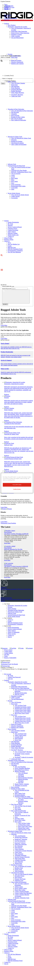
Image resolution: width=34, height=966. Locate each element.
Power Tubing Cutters (21, 888)
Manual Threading (20, 771)
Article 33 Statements (13, 632)
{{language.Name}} (10, 81)
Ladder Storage (15, 196)
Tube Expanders (19, 871)
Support (6, 220)
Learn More (4, 325)
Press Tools (14, 704)
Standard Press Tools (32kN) (23, 708)
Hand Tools (14, 85)
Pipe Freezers (18, 877)
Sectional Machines (16, 89)
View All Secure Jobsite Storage (20, 195)
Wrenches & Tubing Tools (15, 136)
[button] (17, 1)
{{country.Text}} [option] (9, 75)
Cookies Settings (17, 489)
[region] (17, 483)
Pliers (12, 180)
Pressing (10, 607)
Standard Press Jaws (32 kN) (23, 718)
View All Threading (20, 766)
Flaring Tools (18, 869)
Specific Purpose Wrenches (22, 857)
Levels (13, 176)
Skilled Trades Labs (13, 235)
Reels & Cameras (19, 694)
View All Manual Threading (23, 773)
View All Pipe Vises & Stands (23, 806)
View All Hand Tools (20, 733)
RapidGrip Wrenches (21, 839)
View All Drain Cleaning (18, 730)
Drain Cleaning (12, 608)
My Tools (7, 16)
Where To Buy (8, 238)
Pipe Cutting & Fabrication (18, 120)
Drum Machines (15, 88)
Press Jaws (14, 715)
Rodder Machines (16, 91)
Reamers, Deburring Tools (22, 898)
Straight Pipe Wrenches (21, 837)
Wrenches (14, 140)
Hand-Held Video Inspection (19, 686)
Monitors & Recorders (21, 693)
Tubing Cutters (19, 887)
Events (9, 246)
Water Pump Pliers (20, 858)
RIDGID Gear (12, 247)
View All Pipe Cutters (24, 823)
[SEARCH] (16, 296)
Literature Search (12, 228)
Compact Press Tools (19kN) (23, 711)
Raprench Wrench (20, 843)
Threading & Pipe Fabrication (16, 109)
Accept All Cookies (17, 484)
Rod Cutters (14, 181)
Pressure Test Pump (20, 879)
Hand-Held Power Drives (22, 770)
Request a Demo (8, 239)
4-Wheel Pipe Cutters (24, 825)
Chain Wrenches (19, 849)
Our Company (8, 618)
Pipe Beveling (15, 112)
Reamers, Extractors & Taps (22, 815)
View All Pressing (16, 702)
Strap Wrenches (19, 854)
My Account (7, 15)
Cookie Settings (8, 653)
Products (6, 680)
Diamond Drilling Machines (23, 802)
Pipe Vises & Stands (16, 118)
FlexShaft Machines (17, 94)
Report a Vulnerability (10, 657)
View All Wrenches (20, 836)
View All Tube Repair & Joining (24, 874)
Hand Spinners (19, 738)
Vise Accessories (15, 173)
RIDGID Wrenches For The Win (13, 549)
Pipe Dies (20, 782)
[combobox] (9, 59)
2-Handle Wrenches (20, 860)
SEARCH (5, 304)
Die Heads (21, 776)
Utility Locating (15, 697)
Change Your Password (10, 18)
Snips (12, 189)
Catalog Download (13, 230)
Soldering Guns (19, 880)
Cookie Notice (8, 651)
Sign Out (6, 20)
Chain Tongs (18, 852)
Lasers (13, 175)
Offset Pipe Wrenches (21, 844)
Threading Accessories (21, 785)
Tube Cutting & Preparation (18, 144)
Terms (6, 656)
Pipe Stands (18, 809)
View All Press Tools (20, 705)
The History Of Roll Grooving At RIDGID (16, 566)
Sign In (10, 637)
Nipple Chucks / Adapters (22, 784)
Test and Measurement (17, 699)
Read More (7, 543)
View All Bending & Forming (23, 866)
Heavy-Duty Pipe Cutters (25, 826)
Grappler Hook (19, 737)
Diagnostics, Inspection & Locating (17, 605)
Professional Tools (9, 7)
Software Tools (12, 164)
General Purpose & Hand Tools (16, 165)
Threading (14, 114)
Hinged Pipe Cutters (23, 828)
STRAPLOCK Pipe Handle (19, 170)
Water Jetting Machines (17, 92)
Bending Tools (19, 868)
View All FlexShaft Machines (23, 752)
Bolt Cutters (14, 178)
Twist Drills (14, 187)
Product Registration (13, 222)
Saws (12, 183)
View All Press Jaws (20, 716)
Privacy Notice (8, 650)
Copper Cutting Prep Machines (23, 893)
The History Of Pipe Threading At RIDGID (16, 533)
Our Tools (7, 604)
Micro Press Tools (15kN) (22, 713)
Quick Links (7, 626)
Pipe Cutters (18, 821)
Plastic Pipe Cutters (20, 890)
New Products (12, 932)
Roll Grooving (15, 115)
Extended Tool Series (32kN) (23, 707)
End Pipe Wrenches (20, 841)
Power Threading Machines (22, 768)
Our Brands (7, 9)
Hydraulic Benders (20, 795)
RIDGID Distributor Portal (15, 249)
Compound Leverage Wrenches (23, 850)
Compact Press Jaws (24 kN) (23, 719)
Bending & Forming (16, 141)
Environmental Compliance (15, 250)
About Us (7, 241)
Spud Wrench (18, 847)
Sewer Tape (18, 740)
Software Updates (13, 233)
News (9, 242)
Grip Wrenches (19, 861)
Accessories (14, 198)
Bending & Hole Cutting (18, 117)
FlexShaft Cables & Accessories (24, 757)
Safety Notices (12, 231)
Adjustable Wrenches (20, 855)
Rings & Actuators (16, 724)
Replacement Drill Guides (18, 186)
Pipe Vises (17, 807)
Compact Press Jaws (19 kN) (23, 721)
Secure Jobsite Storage (14, 193)
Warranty (10, 225)
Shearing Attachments (17, 726)
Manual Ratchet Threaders (25, 777)
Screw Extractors (16, 184)
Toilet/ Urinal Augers (20, 735)
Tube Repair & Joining (17, 143)
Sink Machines (15, 86)
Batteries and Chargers (17, 727)
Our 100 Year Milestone (14, 252)
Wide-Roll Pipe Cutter (24, 829)
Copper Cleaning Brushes (22, 891)
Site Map (6, 654)
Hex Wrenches (19, 846)
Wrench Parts (18, 863)
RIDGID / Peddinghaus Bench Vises (21, 172)
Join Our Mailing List (14, 244)
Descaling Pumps (19, 876)
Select (3, 83)
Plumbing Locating (16, 696)
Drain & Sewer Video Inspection (20, 688)
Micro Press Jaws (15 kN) (22, 722)
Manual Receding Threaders (23, 780)
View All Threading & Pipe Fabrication (22, 110)
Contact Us (11, 236)
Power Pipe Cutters (20, 820)
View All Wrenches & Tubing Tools (21, 138)
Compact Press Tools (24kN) (23, 710)
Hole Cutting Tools (20, 793)
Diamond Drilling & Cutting (22, 796)
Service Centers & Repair (15, 227)
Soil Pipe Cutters (19, 818)
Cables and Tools (16, 96)
